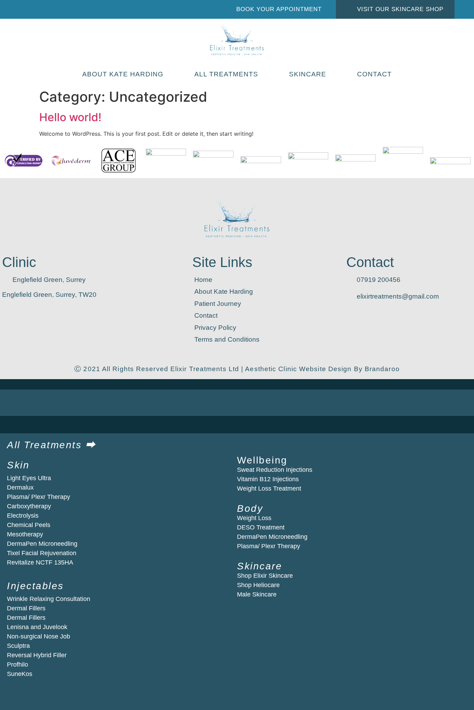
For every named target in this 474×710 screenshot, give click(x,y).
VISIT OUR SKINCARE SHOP (400, 9)
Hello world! (70, 117)
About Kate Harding (122, 74)
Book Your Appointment (279, 9)
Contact (374, 74)
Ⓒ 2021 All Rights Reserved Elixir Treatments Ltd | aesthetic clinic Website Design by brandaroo (237, 369)
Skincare (307, 74)
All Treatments (226, 74)
